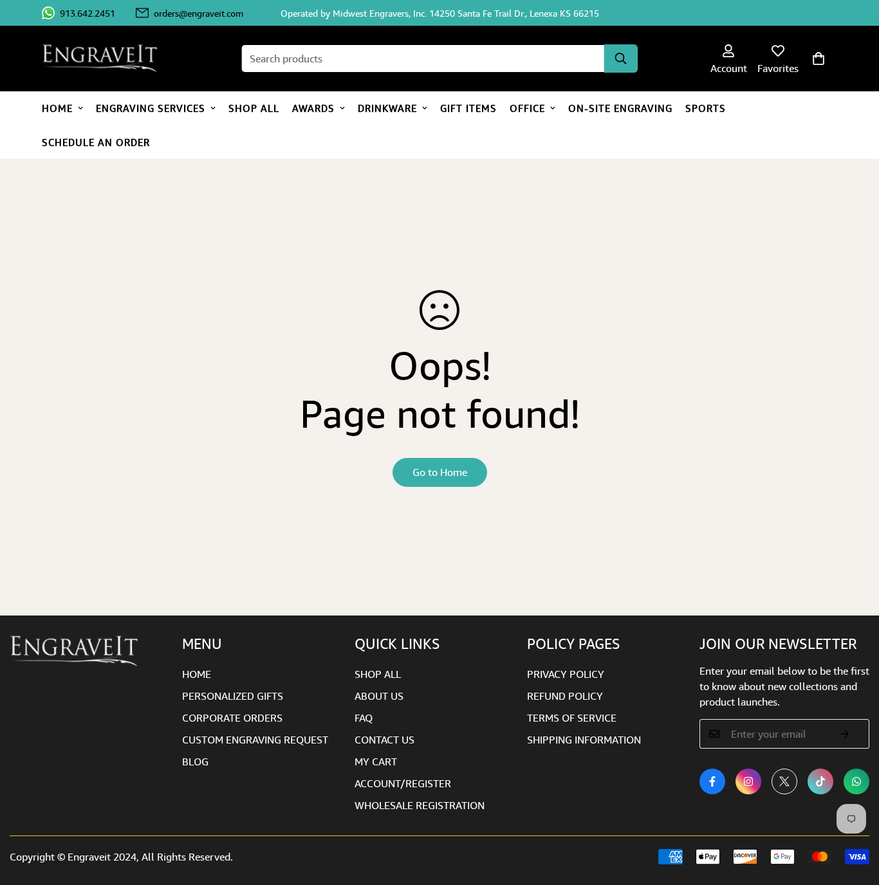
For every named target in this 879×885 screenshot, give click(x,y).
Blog (195, 761)
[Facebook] (712, 781)
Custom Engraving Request (255, 739)
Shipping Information (584, 739)
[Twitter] (784, 781)
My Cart (376, 761)
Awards (313, 108)
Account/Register (403, 783)
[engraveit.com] (106, 58)
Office (527, 108)
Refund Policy (565, 695)
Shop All (253, 108)
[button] (818, 58)
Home (57, 108)
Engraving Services (150, 108)
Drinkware (387, 108)
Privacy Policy (565, 674)
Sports (705, 108)
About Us (379, 695)
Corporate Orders (232, 717)
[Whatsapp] (856, 781)
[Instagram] (748, 781)
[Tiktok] (820, 781)
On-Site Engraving (620, 108)
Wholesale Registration (420, 805)
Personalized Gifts (232, 695)
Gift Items (468, 108)
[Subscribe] (845, 734)
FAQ (364, 717)
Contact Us (384, 739)
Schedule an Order (96, 142)
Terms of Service (571, 717)
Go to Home (439, 472)
